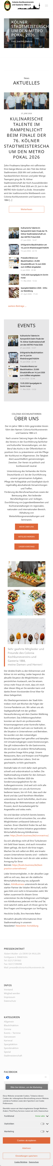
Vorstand (8, 990)
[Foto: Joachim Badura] (26, 101)
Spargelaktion (10, 1045)
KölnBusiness (17, 885)
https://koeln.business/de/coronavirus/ (29, 836)
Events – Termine (12, 1033)
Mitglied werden (12, 994)
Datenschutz (43, 1111)
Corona (7, 1030)
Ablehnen (26, 1148)
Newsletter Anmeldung (27, 926)
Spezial (7, 1052)
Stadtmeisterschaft (13, 1056)
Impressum (9, 998)
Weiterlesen (26, 210)
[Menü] (46, 5)
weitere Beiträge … (17, 307)
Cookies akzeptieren (26, 1140)
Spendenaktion (11, 1048)
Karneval (8, 1041)
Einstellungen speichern (26, 1156)
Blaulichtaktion (11, 1026)
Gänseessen (10, 1037)
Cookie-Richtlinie (20, 1162)
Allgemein (9, 1022)
